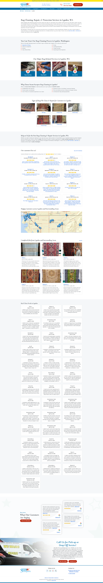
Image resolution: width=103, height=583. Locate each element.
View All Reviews (25, 520)
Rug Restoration (66, 8)
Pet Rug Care (44, 8)
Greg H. (24, 284)
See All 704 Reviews (78, 150)
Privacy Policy (51, 577)
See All (80, 240)
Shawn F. (45, 284)
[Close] (102, 1)
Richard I (66, 284)
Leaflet (65, 232)
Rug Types (52, 8)
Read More (45, 513)
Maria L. (66, 257)
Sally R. (45, 257)
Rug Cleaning (27, 8)
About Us (75, 8)
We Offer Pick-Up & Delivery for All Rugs (46, 4)
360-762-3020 (67, 5)
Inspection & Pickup (26, 45)
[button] (37, 226)
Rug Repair (35, 8)
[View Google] (50, 570)
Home (21, 8)
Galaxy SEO (54, 580)
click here (78, 30)
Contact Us (78, 4)
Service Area (27, 10)
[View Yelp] (53, 570)
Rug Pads (59, 8)
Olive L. (24, 257)
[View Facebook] (47, 570)
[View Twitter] (56, 570)
